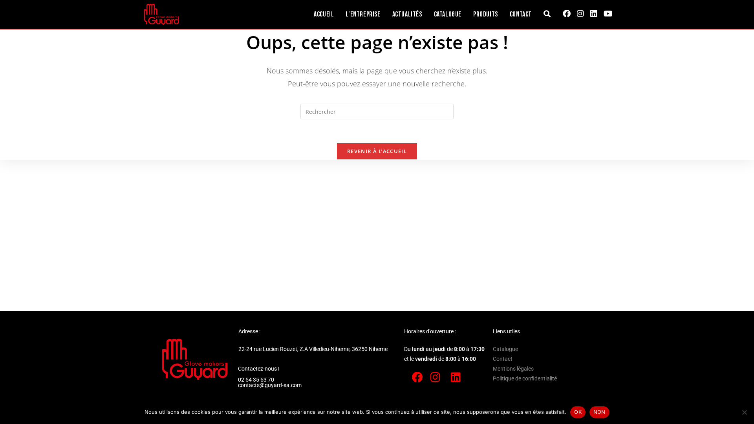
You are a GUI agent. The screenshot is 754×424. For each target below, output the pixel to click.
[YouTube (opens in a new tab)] (608, 14)
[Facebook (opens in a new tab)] (567, 14)
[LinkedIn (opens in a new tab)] (593, 14)
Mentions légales (513, 369)
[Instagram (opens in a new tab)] (580, 14)
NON (599, 412)
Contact (502, 359)
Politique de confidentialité (525, 378)
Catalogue (505, 349)
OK (578, 412)
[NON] (744, 412)
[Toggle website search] (547, 14)
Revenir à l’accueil (377, 151)
